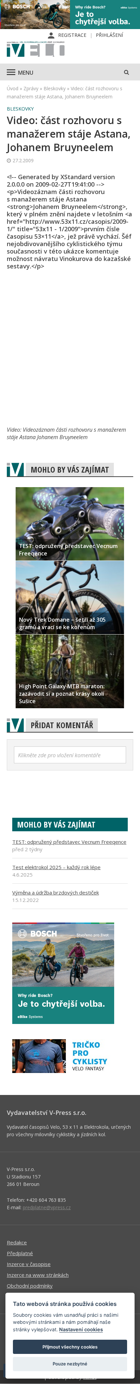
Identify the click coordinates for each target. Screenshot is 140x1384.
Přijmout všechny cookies (70, 1347)
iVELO (36, 49)
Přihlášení (109, 35)
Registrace (72, 35)
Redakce (17, 1242)
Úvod (12, 88)
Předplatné (20, 1253)
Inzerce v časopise (29, 1264)
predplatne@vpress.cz (47, 1207)
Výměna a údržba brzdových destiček (55, 892)
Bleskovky (54, 88)
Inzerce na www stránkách (38, 1274)
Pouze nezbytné (70, 1363)
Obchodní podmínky (30, 1285)
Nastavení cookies (81, 1329)
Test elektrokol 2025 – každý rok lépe (56, 867)
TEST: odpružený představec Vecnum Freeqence (69, 841)
